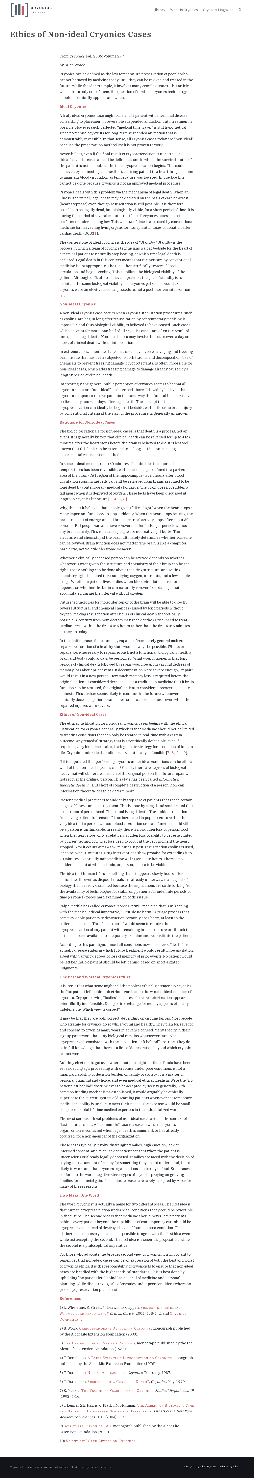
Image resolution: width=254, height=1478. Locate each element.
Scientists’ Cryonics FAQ (88, 1426)
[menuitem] (159, 10)
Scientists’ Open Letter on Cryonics (100, 1441)
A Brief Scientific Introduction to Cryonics (130, 1358)
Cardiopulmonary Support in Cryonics (115, 1328)
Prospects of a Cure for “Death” (118, 1381)
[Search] (240, 10)
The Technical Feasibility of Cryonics (117, 1390)
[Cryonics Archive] (31, 10)
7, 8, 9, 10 (176, 752)
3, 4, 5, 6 (117, 499)
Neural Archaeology (107, 1372)
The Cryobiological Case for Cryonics (99, 1343)
